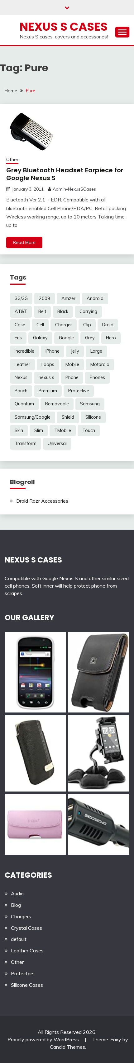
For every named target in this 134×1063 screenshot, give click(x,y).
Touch (88, 430)
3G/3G (21, 298)
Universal (57, 443)
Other (12, 159)
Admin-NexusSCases (74, 189)
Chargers (21, 916)
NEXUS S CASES (33, 560)
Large (96, 351)
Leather (22, 364)
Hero (111, 338)
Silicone (93, 417)
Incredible (24, 351)
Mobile (72, 364)
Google (66, 338)
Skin (19, 430)
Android (95, 298)
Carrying (88, 311)
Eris (18, 338)
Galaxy (40, 338)
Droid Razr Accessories (42, 501)
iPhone (52, 351)
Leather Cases (27, 950)
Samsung (90, 404)
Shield (68, 417)
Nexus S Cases (64, 27)
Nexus (21, 377)
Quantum (24, 404)
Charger (63, 325)
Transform (25, 443)
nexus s (46, 377)
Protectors (23, 973)
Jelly (75, 351)
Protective (78, 391)
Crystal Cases (26, 928)
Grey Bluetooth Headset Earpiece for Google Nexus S (64, 174)
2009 (44, 298)
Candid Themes (67, 1047)
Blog (16, 905)
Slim (38, 430)
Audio (17, 893)
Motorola (99, 364)
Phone (72, 377)
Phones (97, 377)
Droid (107, 325)
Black (62, 311)
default (18, 939)
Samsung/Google (32, 417)
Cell (40, 325)
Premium (48, 391)
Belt (42, 311)
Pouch (21, 391)
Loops (47, 364)
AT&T (21, 311)
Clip (87, 325)
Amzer (68, 298)
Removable (57, 404)
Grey (90, 338)
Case (20, 325)
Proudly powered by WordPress (43, 1039)
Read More (24, 242)
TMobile (62, 430)
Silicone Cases (27, 985)
